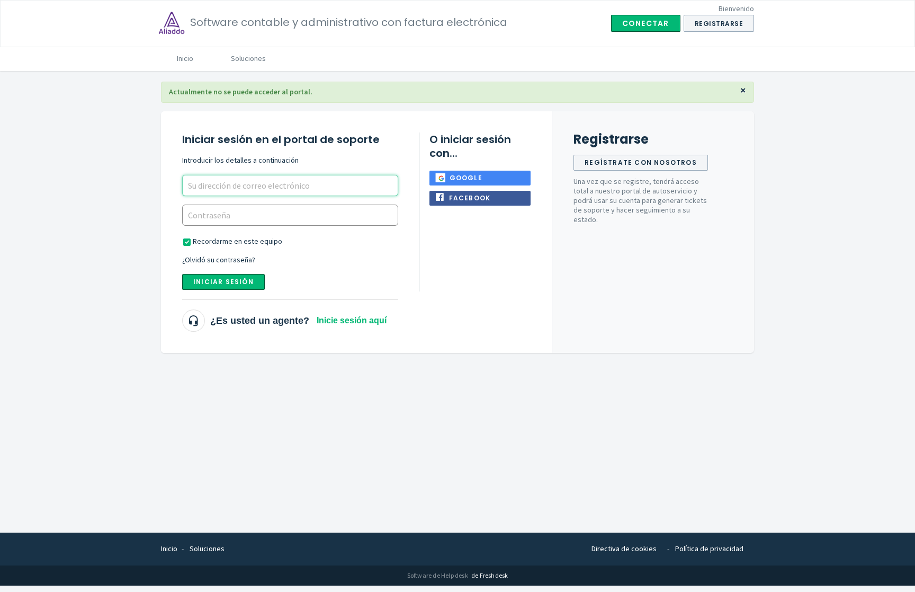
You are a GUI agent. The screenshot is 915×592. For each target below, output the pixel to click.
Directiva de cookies (624, 548)
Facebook (470, 197)
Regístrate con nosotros (641, 162)
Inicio (185, 58)
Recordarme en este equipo (237, 241)
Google (466, 177)
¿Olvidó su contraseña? (218, 259)
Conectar (645, 23)
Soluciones (248, 58)
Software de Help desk (438, 575)
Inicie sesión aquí (352, 320)
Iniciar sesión (223, 281)
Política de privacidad (709, 548)
